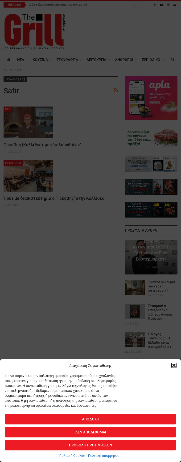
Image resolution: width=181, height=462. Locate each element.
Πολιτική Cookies (72, 455)
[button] (174, 365)
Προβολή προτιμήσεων (90, 445)
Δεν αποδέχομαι (90, 432)
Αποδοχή (90, 419)
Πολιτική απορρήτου (103, 455)
